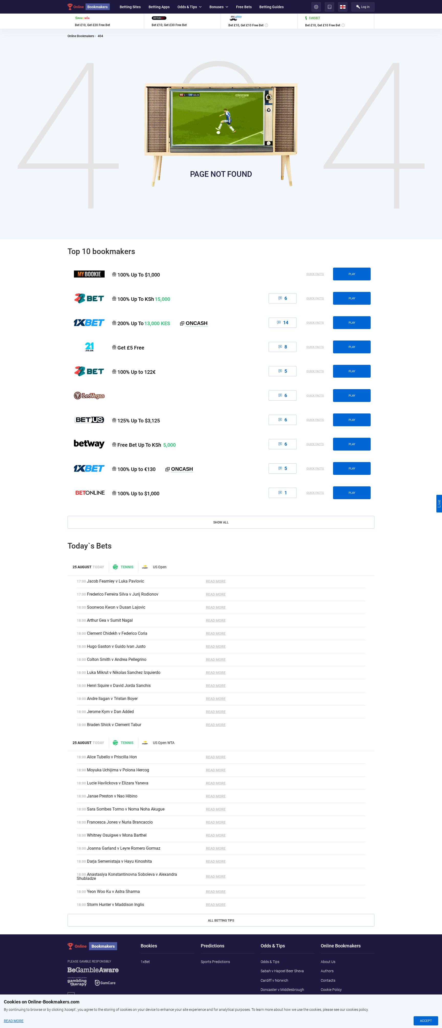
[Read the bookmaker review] (106, 21)
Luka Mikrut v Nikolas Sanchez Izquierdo (123, 672)
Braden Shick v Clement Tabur (114, 724)
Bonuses (216, 7)
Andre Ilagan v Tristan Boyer (112, 698)
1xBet (145, 962)
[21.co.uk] (86, 347)
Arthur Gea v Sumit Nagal (110, 620)
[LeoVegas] (86, 395)
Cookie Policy (331, 990)
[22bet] (86, 371)
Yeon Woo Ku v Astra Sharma (113, 891)
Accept (426, 1021)
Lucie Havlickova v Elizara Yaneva (117, 783)
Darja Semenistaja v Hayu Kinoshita (119, 861)
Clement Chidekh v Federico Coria (117, 633)
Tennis (127, 567)
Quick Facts (315, 274)
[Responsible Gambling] (99, 979)
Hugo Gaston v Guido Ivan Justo (116, 646)
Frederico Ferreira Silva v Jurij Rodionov (122, 594)
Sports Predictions (215, 962)
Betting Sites (130, 7)
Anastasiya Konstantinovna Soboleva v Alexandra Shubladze (127, 876)
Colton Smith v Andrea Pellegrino (116, 659)
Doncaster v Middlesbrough (282, 990)
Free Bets (244, 7)
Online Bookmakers (81, 36)
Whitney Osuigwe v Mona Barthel (117, 835)
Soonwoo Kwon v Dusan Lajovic (116, 607)
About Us (328, 962)
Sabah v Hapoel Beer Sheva (282, 971)
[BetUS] (86, 419)
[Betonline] (86, 493)
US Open (160, 567)
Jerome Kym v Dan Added (110, 711)
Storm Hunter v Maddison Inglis (115, 904)
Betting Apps (159, 7)
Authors (327, 971)
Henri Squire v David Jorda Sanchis (119, 685)
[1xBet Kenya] (86, 322)
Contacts (328, 980)
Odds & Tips (187, 7)
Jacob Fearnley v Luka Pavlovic (115, 581)
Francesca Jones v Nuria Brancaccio (120, 822)
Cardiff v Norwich (274, 980)
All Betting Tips (221, 920)
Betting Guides (271, 7)
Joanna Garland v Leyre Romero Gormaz (123, 848)
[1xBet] (86, 468)
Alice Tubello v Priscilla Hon (112, 756)
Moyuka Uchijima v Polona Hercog (118, 770)
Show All (221, 522)
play (352, 274)
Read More (216, 581)
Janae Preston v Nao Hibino (112, 796)
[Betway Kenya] (86, 444)
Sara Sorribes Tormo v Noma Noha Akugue (125, 809)
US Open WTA (163, 743)
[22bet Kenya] (86, 298)
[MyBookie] (86, 274)
